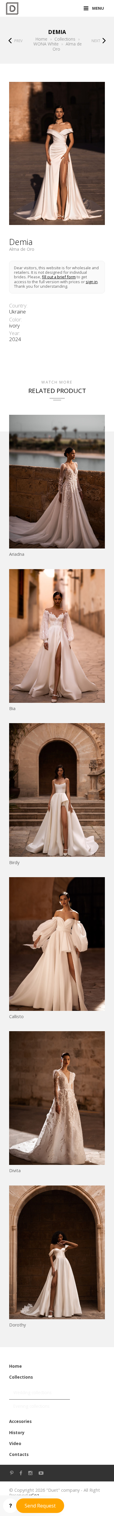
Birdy (14, 862)
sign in (92, 281)
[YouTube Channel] (41, 1473)
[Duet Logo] (12, 8)
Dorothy (17, 1325)
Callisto (16, 1016)
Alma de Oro (21, 249)
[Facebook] (21, 1473)
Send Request (40, 1505)
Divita (15, 1170)
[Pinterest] (12, 1473)
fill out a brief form (59, 277)
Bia (12, 708)
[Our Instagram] (30, 1473)
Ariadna (16, 554)
